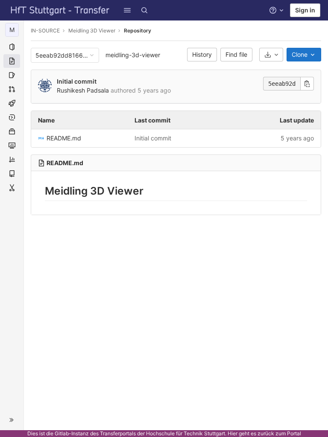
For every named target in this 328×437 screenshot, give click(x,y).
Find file (236, 54)
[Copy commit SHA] (307, 83)
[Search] (144, 10)
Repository (137, 30)
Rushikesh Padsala (83, 90)
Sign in (305, 10)
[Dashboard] (60, 10)
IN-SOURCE (45, 30)
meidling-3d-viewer (132, 54)
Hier (232, 433)
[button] (127, 10)
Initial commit (77, 81)
